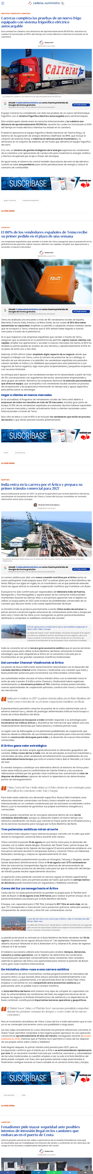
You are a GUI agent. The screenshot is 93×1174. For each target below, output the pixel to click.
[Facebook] (8, 1172)
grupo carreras (10, 200)
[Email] (85, 1172)
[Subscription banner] (46, 192)
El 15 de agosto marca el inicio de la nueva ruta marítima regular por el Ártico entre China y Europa (57, 628)
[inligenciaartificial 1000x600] (13, 631)
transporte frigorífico (31, 200)
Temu (6, 453)
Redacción (49, 43)
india (24, 1095)
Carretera (5, 1122)
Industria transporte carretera (15, 13)
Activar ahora (80, 105)
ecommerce (20, 453)
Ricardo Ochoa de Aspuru (49, 505)
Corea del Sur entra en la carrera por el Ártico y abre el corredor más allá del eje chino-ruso (58, 920)
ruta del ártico (9, 1095)
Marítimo (5, 480)
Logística (5, 227)
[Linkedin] (38, 1172)
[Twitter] (23, 1172)
